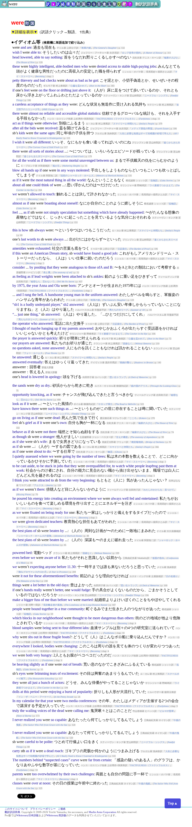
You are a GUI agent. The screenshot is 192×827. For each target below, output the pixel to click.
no (41, 113)
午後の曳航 (144, 783)
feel (15, 212)
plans (28, 531)
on (40, 90)
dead (56, 418)
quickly (51, 338)
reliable (49, 113)
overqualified (95, 466)
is (19, 230)
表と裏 (46, 272)
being (50, 512)
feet (27, 90)
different (44, 142)
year (35, 286)
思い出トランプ (118, 377)
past (162, 466)
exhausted (42, 248)
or (58, 90)
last (23, 239)
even (15, 558)
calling (78, 711)
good (107, 253)
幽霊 (110, 452)
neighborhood (53, 618)
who (84, 66)
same (43, 133)
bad (42, 80)
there (16, 113)
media (73, 701)
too (34, 774)
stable (126, 66)
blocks (27, 618)
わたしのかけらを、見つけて (159, 489)
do (49, 451)
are (29, 47)
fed (131, 498)
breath (76, 664)
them (169, 466)
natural (49, 180)
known (25, 409)
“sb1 (15, 304)
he (90, 80)
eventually (35, 362)
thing (58, 180)
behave (17, 432)
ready (59, 512)
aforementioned (54, 576)
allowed (36, 194)
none (45, 348)
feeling (21, 276)
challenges (86, 774)
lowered (26, 57)
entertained (149, 498)
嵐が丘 (56, 165)
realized (29, 720)
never (19, 720)
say (47, 57)
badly (30, 304)
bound (36, 609)
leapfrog (152, 466)
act (14, 123)
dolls (15, 692)
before (25, 558)
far (90, 760)
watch (120, 466)
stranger (48, 437)
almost (33, 113)
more (96, 618)
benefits (72, 576)
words (31, 239)
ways (71, 170)
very (75, 480)
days (65, 585)
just (75, 90)
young (68, 295)
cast (23, 466)
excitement (70, 673)
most (39, 180)
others (129, 618)
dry (37, 385)
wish (15, 52)
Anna (43, 286)
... (20, 212)
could (36, 185)
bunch (45, 683)
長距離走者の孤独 (52, 605)
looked (38, 646)
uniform (96, 295)
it (89, 90)
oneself (72, 203)
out (36, 637)
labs (86, 628)
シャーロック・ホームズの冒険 (34, 536)
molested (82, 170)
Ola (57, 286)
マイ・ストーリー (135, 461)
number (87, 456)
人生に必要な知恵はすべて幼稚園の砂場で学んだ (145, 133)
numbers (25, 760)
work (20, 470)
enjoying (54, 692)
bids (33, 128)
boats (66, 637)
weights (47, 276)
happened (136, 212)
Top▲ (173, 803)
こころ (133, 418)
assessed (32, 456)
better (42, 585)
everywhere (21, 646)
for (14, 160)
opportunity (21, 395)
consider (18, 267)
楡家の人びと (171, 57)
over (35, 783)
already (123, 212)
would (78, 253)
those (92, 267)
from (62, 480)
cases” (65, 760)
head (15, 57)
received (51, 128)
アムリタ (38, 485)
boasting (50, 203)
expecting (37, 567)
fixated (35, 512)
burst (68, 692)
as (76, 80)
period (34, 692)
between (102, 160)
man (77, 295)
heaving (23, 664)
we (14, 194)
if (13, 90)
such (51, 409)
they (65, 104)
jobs (153, 66)
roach (59, 751)
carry (16, 751)
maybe (36, 328)
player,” (56, 304)
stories (49, 151)
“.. (14, 314)
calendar (28, 701)
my (64, 328)
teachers (56, 522)
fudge (85, 590)
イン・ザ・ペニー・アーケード (34, 697)
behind (38, 760)
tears (53, 673)
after (15, 128)
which (104, 212)
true (63, 609)
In (13, 701)
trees (101, 456)
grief (28, 423)
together (48, 609)
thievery (27, 80)
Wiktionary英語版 (56, 815)
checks (51, 80)
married (87, 600)
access (112, 66)
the (45, 90)
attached (76, 276)
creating (57, 498)
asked (36, 348)
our (14, 343)
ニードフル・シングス (156, 95)
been (65, 276)
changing (70, 646)
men (77, 66)
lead (37, 276)
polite (48, 742)
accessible (69, 113)
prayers (23, 343)
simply (54, 212)
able (34, 52)
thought (20, 328)
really (38, 590)
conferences (87, 701)
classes (17, 783)
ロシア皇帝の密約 (131, 52)
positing (40, 267)
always (39, 230)
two (65, 701)
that (49, 267)
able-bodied (64, 66)
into (47, 498)
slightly (35, 664)
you (26, 480)
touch (50, 194)
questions (24, 348)
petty (16, 80)
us (111, 160)
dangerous (108, 618)
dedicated (42, 522)
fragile (56, 637)
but (80, 212)
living (26, 418)
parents (73, 328)
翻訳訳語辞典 (146, 4)
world (31, 160)
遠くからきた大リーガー (37, 156)
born (72, 286)
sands (22, 385)
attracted (44, 480)
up (37, 170)
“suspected (52, 760)
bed (29, 553)
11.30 (71, 567)
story (63, 253)
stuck (48, 466)
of (46, 104)
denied (102, 66)
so (52, 720)
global (82, 113)
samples (27, 628)
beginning (87, 480)
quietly (20, 456)
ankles (98, 276)
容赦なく (127, 343)
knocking (37, 395)
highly (33, 66)
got (95, 80)
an (31, 253)
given (30, 522)
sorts (36, 151)
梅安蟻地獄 (137, 442)
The (15, 760)
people (140, 466)
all (21, 128)
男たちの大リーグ (118, 310)
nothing (56, 57)
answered (110, 295)
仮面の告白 (158, 558)
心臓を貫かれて (78, 85)
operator (24, 323)
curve (75, 760)
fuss (37, 600)
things (52, 104)
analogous (76, 267)
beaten (54, 531)
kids (22, 133)
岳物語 (154, 180)
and (23, 47)
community (75, 609)
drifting (66, 90)
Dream (54, 253)
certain (106, 760)
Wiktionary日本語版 (27, 815)
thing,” (35, 314)
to (39, 52)
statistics (94, 113)
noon (46, 783)
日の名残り (172, 576)
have (113, 212)
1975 (21, 286)
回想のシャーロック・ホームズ (77, 175)
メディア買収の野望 (141, 128)
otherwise (50, 123)
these (16, 66)
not (46, 212)
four (65, 628)
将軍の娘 (86, 48)
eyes (22, 673)
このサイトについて (16, 809)
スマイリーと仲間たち (125, 123)
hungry (46, 655)
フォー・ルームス (33, 353)
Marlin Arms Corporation (102, 812)
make (16, 600)
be (14, 357)
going (67, 456)
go (14, 418)
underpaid (42, 304)
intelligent (46, 66)
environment (77, 498)
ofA (100, 267)
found (96, 253)
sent (55, 628)
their (66, 774)
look (15, 404)
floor (52, 90)
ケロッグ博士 (105, 404)
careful (30, 742)
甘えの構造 (122, 437)
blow (16, 170)
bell (40, 295)
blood (16, 628)
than (53, 600)
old (58, 585)
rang (28, 295)
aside (31, 466)
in (58, 170)
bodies (49, 646)
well (125, 498)
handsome (55, 295)
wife (43, 442)
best (21, 531)
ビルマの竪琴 (167, 711)
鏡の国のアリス (139, 386)
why (15, 637)
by (31, 267)
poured (22, 498)
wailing (31, 711)
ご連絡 (62, 809)
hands (29, 170)
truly (15, 711)
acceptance (35, 104)
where (43, 456)
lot (35, 585)
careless (20, 104)
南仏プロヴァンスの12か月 (32, 572)
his (30, 498)
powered (18, 553)
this (15, 230)
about (69, 80)
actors (59, 683)
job (114, 253)
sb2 (65, 304)
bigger (28, 600)
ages (51, 133)
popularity (84, 692)
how (25, 230)
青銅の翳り (126, 362)
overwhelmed (48, 774)
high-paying (140, 66)
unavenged (87, 160)
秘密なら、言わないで (42, 281)
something (91, 212)
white (130, 466)
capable (60, 720)
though (21, 437)
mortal (73, 160)
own (63, 423)
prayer (22, 338)
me (47, 600)
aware (48, 558)
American (41, 253)
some (64, 160)
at (175, 466)
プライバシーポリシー (43, 809)
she (21, 442)
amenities (19, 248)
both (29, 655)
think (45, 185)
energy (38, 498)
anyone (50, 567)
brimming (42, 673)
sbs (30, 637)
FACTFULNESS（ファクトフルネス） (116, 118)
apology (55, 377)
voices (42, 711)
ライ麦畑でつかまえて (161, 185)
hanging (47, 328)
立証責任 (122, 249)
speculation (68, 212)
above (82, 90)
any (63, 170)
